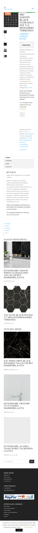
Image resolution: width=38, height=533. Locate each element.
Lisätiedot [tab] (9, 160)
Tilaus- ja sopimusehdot (9, 508)
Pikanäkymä (22, 281)
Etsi (32, 461)
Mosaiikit (22, 136)
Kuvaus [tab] (8, 157)
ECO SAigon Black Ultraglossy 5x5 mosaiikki (26, 140)
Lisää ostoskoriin (26, 120)
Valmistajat (6, 514)
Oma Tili (6, 516)
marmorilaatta (24, 146)
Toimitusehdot (7, 510)
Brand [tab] (7, 163)
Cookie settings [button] (28, 527)
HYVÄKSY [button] (19, 530)
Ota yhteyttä (7, 506)
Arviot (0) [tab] (8, 167)
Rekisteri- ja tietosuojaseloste (10, 512)
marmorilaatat (24, 144)
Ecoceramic (23, 150)
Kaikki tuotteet (29, 134)
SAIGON (29, 87)
